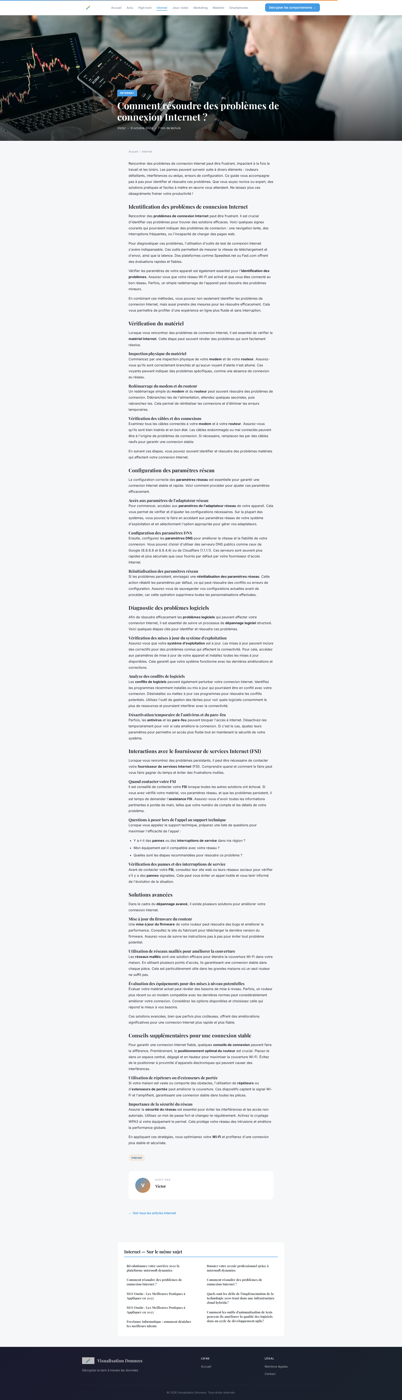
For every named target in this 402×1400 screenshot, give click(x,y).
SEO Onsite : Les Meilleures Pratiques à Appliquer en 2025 (156, 1296)
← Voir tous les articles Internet (152, 1213)
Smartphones (238, 7)
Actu (130, 7)
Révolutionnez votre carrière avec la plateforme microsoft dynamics (153, 1268)
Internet (162, 7)
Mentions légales (276, 1366)
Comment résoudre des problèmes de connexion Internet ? (154, 1282)
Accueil (116, 7)
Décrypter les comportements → (292, 7)
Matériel (218, 7)
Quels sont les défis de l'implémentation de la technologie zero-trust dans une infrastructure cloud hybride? (240, 1298)
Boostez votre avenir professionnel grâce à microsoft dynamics (238, 1268)
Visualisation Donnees (120, 1360)
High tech (145, 7)
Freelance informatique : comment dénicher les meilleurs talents (159, 1323)
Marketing (200, 7)
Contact (270, 1374)
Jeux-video (180, 7)
